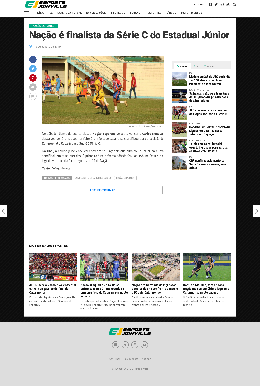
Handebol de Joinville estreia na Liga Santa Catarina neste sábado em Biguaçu (209, 130)
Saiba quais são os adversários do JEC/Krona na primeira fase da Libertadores (209, 97)
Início (40, 13)
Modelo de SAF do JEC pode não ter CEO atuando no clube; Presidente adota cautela (209, 80)
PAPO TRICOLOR (191, 13)
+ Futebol (118, 13)
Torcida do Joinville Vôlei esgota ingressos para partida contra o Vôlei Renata (208, 147)
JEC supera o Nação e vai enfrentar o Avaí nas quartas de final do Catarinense (52, 288)
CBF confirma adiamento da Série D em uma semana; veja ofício (207, 164)
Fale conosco (131, 359)
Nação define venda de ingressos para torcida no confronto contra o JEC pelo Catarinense (155, 288)
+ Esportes (153, 13)
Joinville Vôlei (96, 13)
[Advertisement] (201, 202)
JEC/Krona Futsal (69, 13)
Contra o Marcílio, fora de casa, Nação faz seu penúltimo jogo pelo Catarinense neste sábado (206, 288)
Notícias (146, 359)
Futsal (135, 13)
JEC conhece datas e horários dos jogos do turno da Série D (208, 112)
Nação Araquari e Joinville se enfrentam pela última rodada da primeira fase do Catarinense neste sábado (104, 290)
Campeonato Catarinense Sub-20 (93, 178)
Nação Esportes (125, 178)
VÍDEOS (171, 13)
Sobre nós (115, 359)
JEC (50, 13)
